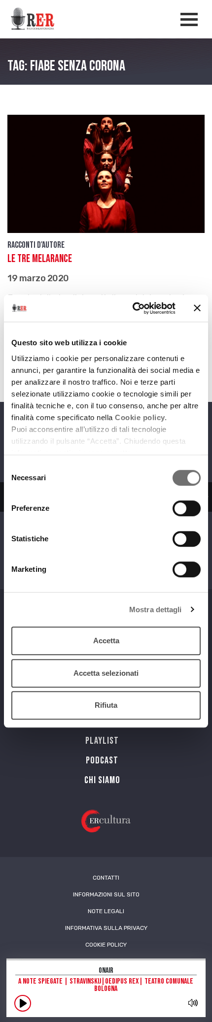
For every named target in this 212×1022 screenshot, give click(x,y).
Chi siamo (102, 780)
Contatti (106, 877)
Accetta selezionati (106, 673)
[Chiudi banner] (197, 308)
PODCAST (102, 760)
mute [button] (193, 1003)
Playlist (102, 741)
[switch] (187, 508)
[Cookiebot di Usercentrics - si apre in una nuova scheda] (133, 308)
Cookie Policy (106, 944)
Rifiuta (106, 705)
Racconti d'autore (36, 245)
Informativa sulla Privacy (106, 927)
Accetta (106, 640)
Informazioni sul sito (106, 894)
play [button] (22, 1003)
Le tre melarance (39, 258)
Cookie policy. (141, 417)
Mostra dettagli (155, 609)
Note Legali (106, 911)
